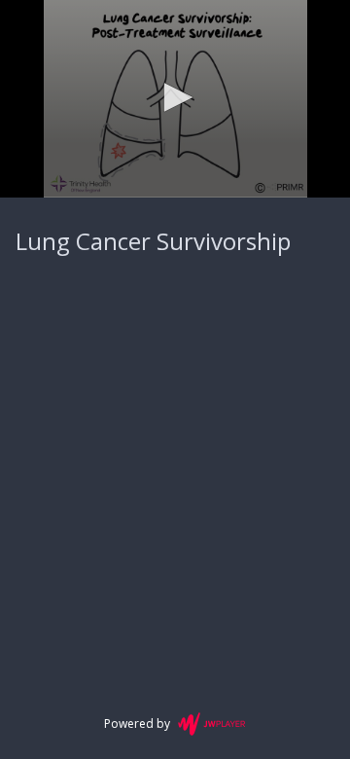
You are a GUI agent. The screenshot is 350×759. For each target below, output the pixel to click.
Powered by (137, 723)
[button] (175, 97)
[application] (175, 99)
